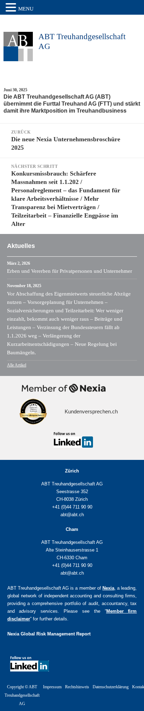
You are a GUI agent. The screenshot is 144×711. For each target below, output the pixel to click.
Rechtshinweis (77, 686)
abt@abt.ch (72, 514)
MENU (26, 9)
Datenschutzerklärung (111, 686)
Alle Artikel (16, 365)
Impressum (52, 686)
